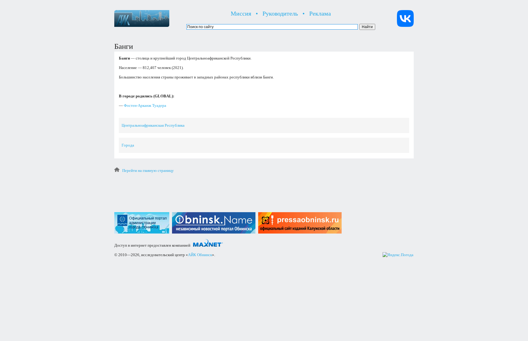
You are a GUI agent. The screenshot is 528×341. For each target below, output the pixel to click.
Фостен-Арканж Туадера (145, 105)
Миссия (241, 13)
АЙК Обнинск (200, 254)
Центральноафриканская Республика (153, 125)
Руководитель (280, 13)
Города (128, 145)
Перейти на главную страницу (148, 170)
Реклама (320, 13)
